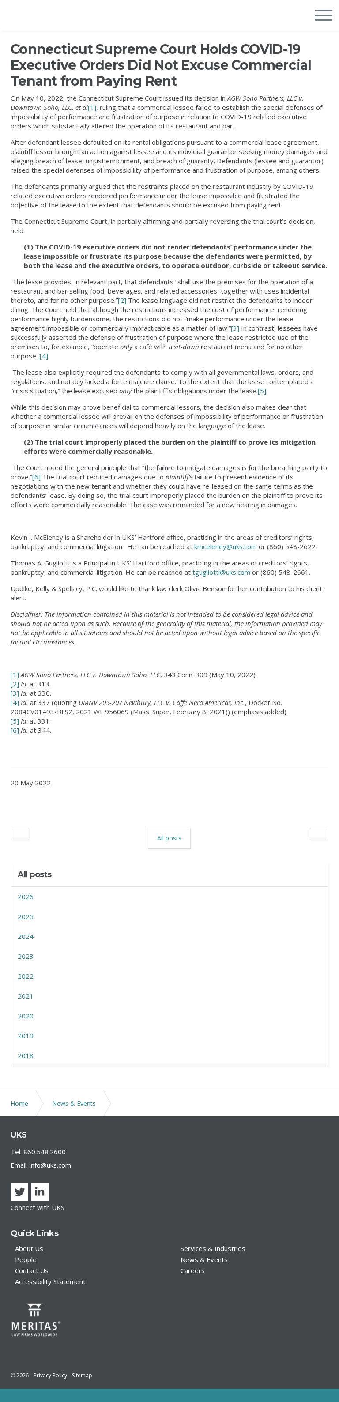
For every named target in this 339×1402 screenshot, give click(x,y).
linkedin (40, 1192)
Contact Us (32, 1270)
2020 (26, 1015)
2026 (26, 896)
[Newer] (319, 834)
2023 (26, 956)
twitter (19, 1192)
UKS (22, 16)
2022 (26, 976)
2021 (26, 995)
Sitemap (82, 1375)
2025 (26, 916)
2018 (26, 1055)
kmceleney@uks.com (225, 546)
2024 (26, 936)
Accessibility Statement (50, 1281)
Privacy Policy (50, 1375)
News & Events (204, 1259)
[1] (92, 107)
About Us (29, 1248)
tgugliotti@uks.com (221, 572)
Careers (193, 1270)
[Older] (20, 834)
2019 (26, 1035)
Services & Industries (213, 1248)
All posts (35, 874)
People (26, 1259)
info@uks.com (50, 1165)
